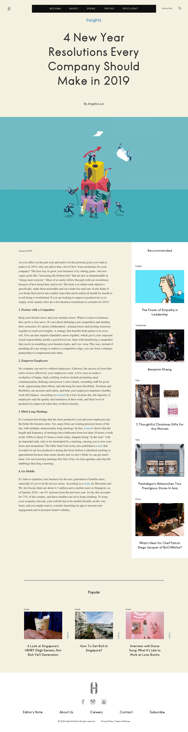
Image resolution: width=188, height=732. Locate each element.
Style (137, 380)
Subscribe (167, 8)
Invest (74, 8)
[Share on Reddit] (145, 681)
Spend (91, 8)
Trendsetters (140, 325)
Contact (126, 712)
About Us (66, 712)
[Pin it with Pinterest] (151, 681)
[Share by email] (163, 681)
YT (103, 702)
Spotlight (130, 8)
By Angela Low (17, 681)
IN (92, 702)
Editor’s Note (33, 712)
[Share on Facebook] (134, 681)
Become (55, 8)
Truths (109, 8)
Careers (96, 712)
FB (83, 702)
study (99, 446)
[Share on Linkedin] (157, 681)
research (61, 395)
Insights (94, 20)
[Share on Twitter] (139, 681)
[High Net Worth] (9, 8)
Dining (138, 499)
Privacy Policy (107, 721)
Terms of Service (122, 721)
